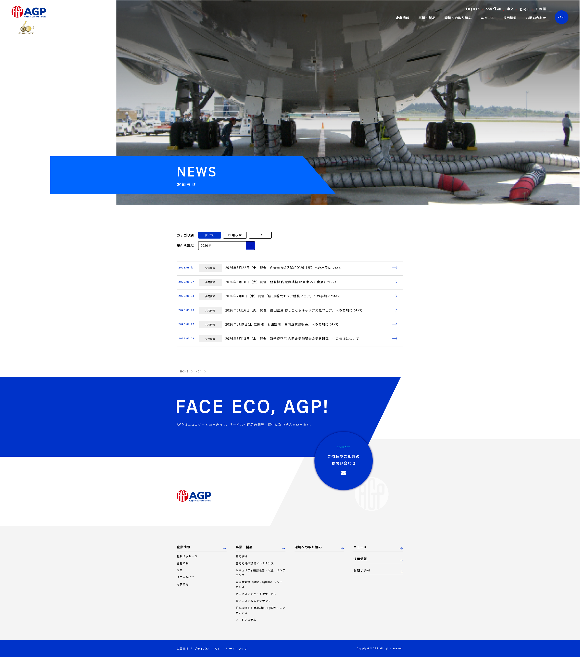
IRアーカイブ (185, 577)
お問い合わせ (536, 17)
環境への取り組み (458, 17)
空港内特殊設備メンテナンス (255, 563)
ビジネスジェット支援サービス (256, 594)
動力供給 (241, 556)
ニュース (487, 17)
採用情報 (510, 17)
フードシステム (246, 619)
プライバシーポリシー (209, 648)
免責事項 (182, 648)
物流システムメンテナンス (253, 601)
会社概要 (182, 563)
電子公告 (182, 584)
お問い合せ (361, 571)
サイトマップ (238, 649)
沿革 (180, 570)
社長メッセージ (187, 556)
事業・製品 (244, 547)
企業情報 (183, 547)
